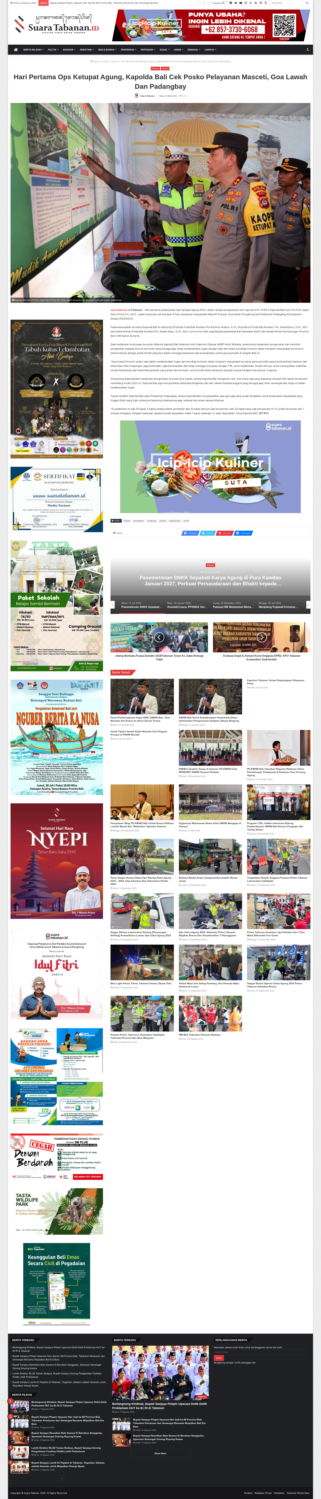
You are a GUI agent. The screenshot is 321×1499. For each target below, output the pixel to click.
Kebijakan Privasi (263, 1493)
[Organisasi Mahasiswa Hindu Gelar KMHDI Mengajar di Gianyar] (210, 802)
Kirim (218, 1358)
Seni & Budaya (106, 49)
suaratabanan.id (120, 309)
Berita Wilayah (32, 49)
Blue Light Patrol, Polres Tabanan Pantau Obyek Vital (141, 983)
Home (96, 61)
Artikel (105, 61)
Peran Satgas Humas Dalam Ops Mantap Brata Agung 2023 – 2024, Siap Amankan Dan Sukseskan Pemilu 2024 (141, 880)
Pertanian (147, 49)
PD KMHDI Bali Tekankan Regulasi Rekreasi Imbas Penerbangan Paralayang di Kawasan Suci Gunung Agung (276, 772)
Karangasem (138, 521)
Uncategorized (211, 565)
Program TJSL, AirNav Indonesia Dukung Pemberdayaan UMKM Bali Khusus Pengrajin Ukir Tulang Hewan (275, 826)
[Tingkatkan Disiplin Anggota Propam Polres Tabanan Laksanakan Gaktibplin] (278, 857)
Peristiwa (86, 49)
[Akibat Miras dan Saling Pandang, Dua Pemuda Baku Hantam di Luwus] (210, 962)
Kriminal (193, 49)
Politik (52, 49)
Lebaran (162, 521)
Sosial (163, 49)
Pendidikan (127, 49)
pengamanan (174, 521)
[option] (210, 580)
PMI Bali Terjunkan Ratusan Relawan (200, 1034)
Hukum (115, 61)
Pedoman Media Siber (298, 1493)
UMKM (177, 49)
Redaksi (248, 1493)
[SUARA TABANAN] (59, 24)
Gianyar (155, 68)
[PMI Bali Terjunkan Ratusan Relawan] (210, 1014)
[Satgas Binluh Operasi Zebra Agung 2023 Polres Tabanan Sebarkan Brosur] (278, 962)
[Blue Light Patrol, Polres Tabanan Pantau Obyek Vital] (142, 962)
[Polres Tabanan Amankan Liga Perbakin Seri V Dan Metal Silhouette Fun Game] (278, 911)
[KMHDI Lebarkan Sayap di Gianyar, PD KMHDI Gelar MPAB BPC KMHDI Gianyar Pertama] (210, 748)
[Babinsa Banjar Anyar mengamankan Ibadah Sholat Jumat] (210, 857)
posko (186, 521)
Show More (160, 1453)
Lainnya (209, 49)
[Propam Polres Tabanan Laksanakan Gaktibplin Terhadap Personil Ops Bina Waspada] (142, 1014)
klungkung (151, 521)
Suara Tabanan (147, 96)
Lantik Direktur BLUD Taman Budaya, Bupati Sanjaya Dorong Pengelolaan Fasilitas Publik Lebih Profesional (105, 3)
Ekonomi (68, 49)
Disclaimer (279, 1493)
